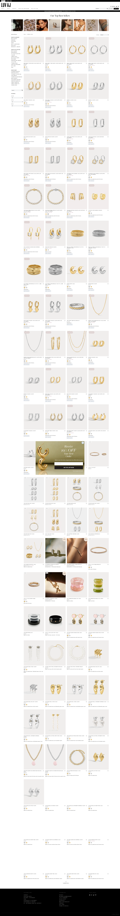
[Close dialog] (83, 443)
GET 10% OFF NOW (69, 467)
